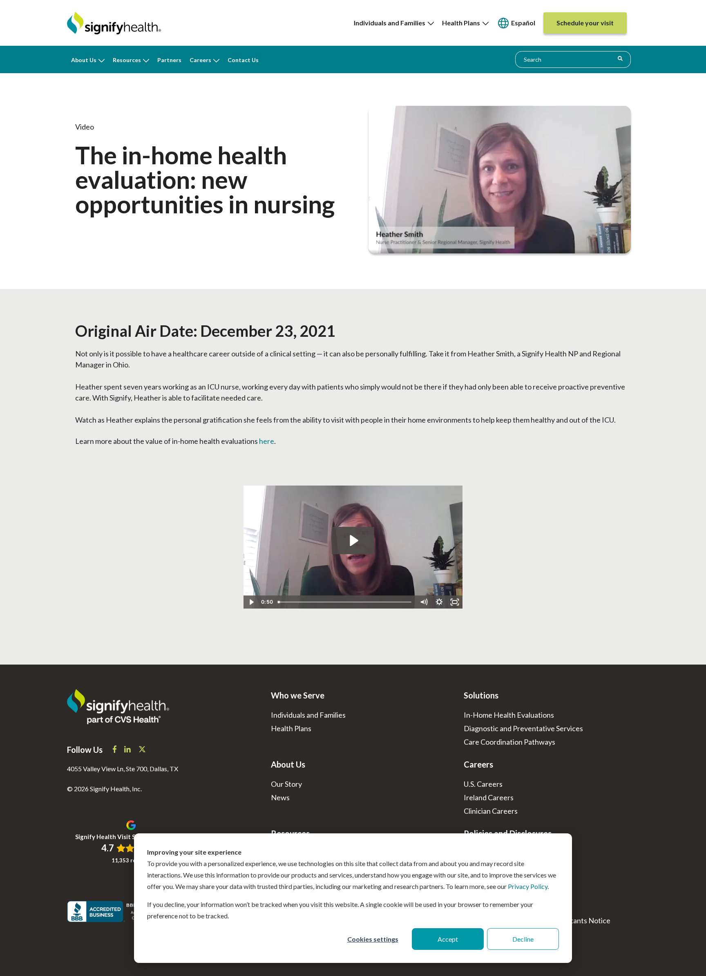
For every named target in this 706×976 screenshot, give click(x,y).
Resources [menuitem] (127, 59)
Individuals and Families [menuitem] (391, 23)
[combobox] (573, 59)
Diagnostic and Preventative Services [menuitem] (523, 728)
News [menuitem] (280, 797)
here (266, 441)
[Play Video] (251, 602)
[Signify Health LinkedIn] (128, 749)
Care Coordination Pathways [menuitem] (509, 741)
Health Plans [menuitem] (462, 23)
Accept (448, 939)
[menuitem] (516, 23)
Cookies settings (372, 939)
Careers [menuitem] (200, 59)
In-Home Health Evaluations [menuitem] (509, 714)
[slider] (345, 602)
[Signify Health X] (142, 749)
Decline (523, 939)
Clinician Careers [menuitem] (491, 810)
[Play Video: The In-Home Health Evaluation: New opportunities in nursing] (353, 540)
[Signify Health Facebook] (115, 749)
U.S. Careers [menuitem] (483, 783)
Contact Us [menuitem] (243, 59)
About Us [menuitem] (83, 59)
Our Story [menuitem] (286, 783)
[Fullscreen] (454, 602)
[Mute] (423, 602)
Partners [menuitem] (169, 59)
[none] (394, 23)
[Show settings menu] (439, 602)
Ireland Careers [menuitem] (489, 797)
